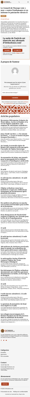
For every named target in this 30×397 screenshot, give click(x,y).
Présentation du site (6, 391)
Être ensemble (5, 356)
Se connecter (17, 50)
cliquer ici (19, 53)
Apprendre (4, 354)
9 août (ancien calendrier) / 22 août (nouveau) (14, 294)
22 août (3, 284)
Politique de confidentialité (20, 391)
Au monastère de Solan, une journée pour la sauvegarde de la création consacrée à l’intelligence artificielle (15, 159)
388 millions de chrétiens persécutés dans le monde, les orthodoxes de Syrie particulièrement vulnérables (15, 248)
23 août (3, 228)
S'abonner (7, 50)
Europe (3, 16)
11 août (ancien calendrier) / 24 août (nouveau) (14, 178)
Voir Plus (5, 384)
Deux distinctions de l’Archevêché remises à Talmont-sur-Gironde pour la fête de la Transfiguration (15, 216)
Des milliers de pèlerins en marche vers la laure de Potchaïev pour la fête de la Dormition (15, 204)
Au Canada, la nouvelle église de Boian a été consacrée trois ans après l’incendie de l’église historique (14, 147)
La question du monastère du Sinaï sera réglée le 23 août (13, 305)
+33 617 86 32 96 (5, 365)
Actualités (3, 352)
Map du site (22, 394)
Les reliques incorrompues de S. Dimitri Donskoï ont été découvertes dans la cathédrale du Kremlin (14, 315)
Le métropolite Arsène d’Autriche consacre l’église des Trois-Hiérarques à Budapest (13, 260)
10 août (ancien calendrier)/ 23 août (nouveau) (14, 237)
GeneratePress (15, 394)
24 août (3, 169)
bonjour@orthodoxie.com (7, 367)
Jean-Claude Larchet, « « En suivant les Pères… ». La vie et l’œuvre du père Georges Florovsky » (15, 135)
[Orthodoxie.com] (6, 2)
